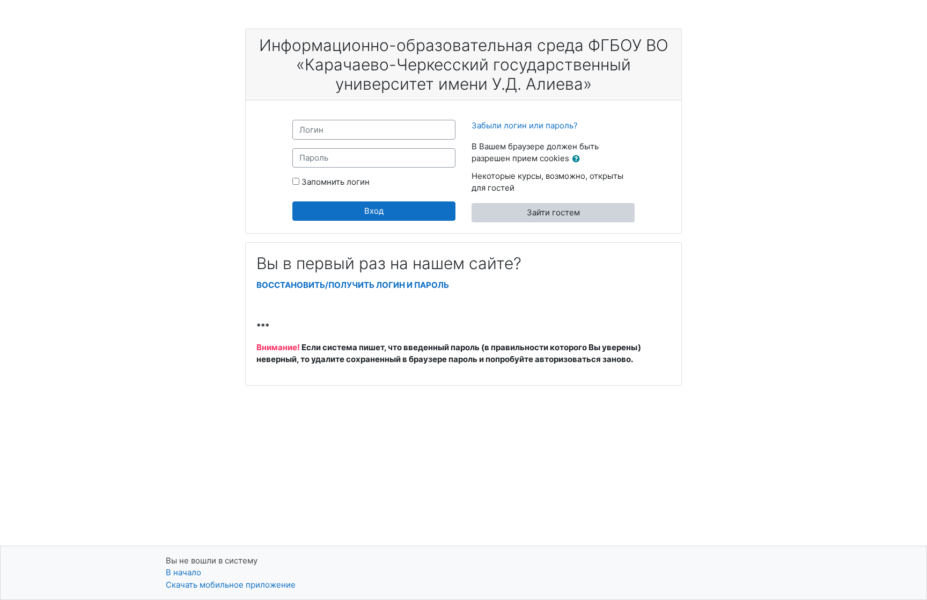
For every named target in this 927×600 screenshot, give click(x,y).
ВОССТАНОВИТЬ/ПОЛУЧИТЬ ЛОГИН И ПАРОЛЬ (352, 285)
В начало (183, 572)
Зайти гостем (553, 212)
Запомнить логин (335, 182)
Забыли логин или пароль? (525, 125)
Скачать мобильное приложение (231, 585)
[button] (578, 159)
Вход (374, 211)
